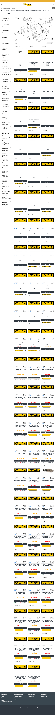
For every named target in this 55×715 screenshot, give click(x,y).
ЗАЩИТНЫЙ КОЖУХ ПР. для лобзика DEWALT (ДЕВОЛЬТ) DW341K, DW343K (20, 398)
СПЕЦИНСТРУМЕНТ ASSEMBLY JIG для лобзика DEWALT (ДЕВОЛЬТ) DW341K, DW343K (20, 677)
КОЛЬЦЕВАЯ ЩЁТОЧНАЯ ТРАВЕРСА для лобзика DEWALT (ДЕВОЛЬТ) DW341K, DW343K (20, 90)
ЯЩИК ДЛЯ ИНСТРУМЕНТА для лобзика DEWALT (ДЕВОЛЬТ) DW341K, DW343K (34, 677)
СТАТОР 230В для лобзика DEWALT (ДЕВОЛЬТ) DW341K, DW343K (47, 62)
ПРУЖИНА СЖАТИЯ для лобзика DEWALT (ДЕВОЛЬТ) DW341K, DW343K (47, 203)
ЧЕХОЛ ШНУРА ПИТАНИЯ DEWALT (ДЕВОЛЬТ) (20, 118)
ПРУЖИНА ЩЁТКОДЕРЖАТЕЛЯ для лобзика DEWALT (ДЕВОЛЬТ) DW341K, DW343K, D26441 (47, 90)
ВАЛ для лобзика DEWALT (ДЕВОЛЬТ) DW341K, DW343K (20, 285)
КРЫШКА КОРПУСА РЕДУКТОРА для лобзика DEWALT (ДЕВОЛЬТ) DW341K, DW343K (34, 258)
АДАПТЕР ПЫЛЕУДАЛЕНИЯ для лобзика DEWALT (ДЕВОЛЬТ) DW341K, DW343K (34, 621)
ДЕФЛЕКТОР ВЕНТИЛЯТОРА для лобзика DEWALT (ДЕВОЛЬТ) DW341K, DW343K (48, 454)
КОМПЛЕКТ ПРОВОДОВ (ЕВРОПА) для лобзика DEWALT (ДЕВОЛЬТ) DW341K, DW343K (34, 118)
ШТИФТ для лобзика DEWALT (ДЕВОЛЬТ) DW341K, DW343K (47, 509)
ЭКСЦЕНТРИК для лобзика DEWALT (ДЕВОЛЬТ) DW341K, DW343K (34, 370)
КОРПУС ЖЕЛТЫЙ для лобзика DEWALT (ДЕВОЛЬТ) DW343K (47, 146)
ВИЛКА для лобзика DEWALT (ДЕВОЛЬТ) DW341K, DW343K (20, 426)
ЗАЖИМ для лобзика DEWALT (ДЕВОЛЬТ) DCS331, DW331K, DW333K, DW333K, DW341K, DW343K (34, 314)
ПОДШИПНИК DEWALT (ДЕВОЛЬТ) (20, 480)
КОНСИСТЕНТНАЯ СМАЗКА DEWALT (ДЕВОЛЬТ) (47, 649)
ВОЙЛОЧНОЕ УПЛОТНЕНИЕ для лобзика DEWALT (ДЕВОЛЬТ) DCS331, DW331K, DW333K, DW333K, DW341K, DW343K (48, 258)
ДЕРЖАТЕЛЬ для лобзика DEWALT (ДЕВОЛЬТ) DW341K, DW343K (20, 203)
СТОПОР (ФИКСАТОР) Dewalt (47, 480)
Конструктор (4, 710)
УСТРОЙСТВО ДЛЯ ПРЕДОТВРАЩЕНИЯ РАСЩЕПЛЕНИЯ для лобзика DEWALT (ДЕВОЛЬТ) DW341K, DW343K (33, 537)
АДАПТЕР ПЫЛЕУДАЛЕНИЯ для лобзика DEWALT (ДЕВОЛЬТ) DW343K (20, 621)
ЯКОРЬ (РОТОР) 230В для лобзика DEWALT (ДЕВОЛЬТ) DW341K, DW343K (33, 62)
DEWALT (15, 59)
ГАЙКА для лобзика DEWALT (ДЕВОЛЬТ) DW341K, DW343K (20, 565)
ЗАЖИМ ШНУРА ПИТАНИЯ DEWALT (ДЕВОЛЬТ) (20, 146)
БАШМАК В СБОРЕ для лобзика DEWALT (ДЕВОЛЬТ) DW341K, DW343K (20, 537)
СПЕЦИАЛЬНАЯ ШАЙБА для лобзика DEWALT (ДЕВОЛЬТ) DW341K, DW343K (20, 342)
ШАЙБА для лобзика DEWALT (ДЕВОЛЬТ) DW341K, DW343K (47, 565)
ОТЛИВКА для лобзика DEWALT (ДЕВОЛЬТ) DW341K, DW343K (34, 174)
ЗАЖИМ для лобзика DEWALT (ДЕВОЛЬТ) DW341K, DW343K (20, 593)
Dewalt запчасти (6, 10)
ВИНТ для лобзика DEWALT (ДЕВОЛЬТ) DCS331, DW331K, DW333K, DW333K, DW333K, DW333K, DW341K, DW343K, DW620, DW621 (20, 314)
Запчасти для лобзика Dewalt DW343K (33, 10)
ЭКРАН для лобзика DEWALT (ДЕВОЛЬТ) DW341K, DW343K (20, 174)
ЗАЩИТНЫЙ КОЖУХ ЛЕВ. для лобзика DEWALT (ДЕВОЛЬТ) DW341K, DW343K (47, 370)
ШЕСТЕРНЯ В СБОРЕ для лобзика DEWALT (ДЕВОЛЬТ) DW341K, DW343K (47, 342)
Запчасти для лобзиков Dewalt (17, 10)
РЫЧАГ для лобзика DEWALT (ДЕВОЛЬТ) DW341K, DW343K (20, 509)
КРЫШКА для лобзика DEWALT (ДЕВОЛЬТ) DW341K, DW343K (48, 537)
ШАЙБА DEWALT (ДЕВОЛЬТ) (20, 453)
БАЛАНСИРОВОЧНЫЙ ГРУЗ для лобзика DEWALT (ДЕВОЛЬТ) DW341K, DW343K (47, 398)
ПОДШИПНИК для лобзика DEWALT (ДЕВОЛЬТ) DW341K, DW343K (20, 370)
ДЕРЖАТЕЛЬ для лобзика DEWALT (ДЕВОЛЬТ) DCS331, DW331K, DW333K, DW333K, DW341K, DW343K (34, 231)
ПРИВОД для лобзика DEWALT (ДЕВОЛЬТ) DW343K (34, 593)
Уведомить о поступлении (33, 71)
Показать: (48, 43)
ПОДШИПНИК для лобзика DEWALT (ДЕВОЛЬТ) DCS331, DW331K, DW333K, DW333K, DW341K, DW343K (20, 231)
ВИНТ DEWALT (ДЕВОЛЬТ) (20, 61)
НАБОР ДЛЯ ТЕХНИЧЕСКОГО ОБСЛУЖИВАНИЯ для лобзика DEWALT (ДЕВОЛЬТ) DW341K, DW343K (34, 481)
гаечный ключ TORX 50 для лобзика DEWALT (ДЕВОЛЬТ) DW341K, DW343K (20, 649)
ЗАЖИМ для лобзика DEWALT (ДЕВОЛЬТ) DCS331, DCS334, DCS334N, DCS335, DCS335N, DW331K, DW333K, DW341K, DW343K (34, 509)
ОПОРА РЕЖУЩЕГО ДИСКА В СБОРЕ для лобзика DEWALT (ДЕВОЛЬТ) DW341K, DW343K (33, 426)
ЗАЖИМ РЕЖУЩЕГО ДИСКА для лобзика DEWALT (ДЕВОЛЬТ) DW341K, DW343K (47, 286)
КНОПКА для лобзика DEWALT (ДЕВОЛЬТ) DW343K (47, 593)
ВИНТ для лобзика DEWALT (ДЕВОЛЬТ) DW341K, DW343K (34, 285)
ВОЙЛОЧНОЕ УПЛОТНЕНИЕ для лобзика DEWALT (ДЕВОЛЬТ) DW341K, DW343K (47, 231)
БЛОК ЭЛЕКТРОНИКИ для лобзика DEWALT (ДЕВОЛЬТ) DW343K (33, 90)
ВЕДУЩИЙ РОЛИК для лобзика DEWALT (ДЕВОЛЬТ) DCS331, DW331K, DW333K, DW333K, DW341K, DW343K (47, 314)
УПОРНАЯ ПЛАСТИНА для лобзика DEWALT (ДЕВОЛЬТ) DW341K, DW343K (47, 426)
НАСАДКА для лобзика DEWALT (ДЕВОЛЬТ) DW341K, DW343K (34, 398)
